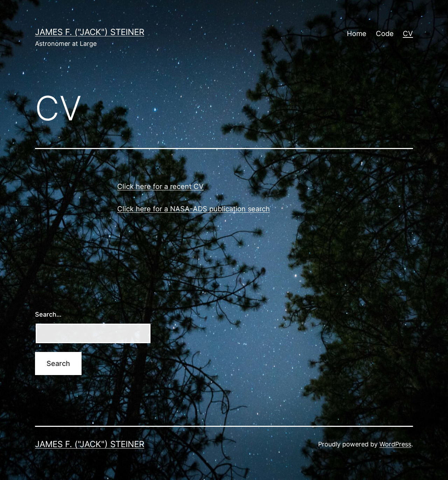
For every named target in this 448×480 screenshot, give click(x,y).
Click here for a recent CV (160, 186)
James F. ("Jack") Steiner (89, 32)
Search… (48, 314)
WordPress (395, 444)
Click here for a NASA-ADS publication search (193, 209)
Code (385, 33)
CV (408, 33)
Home (356, 33)
